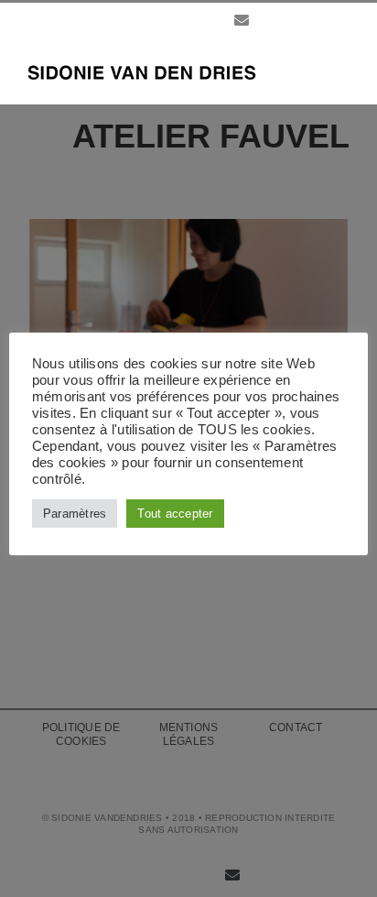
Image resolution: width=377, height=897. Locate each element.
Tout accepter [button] (174, 513)
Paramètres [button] (74, 513)
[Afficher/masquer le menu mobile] (342, 69)
